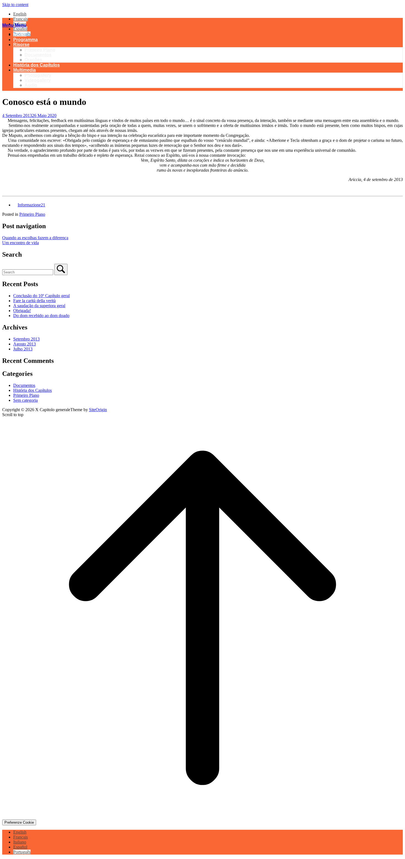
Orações (33, 59)
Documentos (38, 54)
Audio (31, 85)
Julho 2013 (23, 349)
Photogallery (38, 75)
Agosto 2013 (24, 344)
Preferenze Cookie (19, 822)
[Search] (61, 269)
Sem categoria (25, 400)
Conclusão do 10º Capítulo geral (41, 295)
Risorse (21, 44)
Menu (14, 25)
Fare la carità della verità (34, 300)
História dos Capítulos (36, 65)
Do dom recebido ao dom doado (41, 315)
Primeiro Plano (40, 49)
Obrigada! (22, 310)
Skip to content (15, 4)
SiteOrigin (98, 409)
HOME (19, 34)
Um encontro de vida (20, 242)
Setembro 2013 (26, 339)
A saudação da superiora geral (39, 305)
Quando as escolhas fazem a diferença (35, 237)
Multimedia (24, 70)
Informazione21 (31, 205)
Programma (25, 39)
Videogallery (38, 80)
